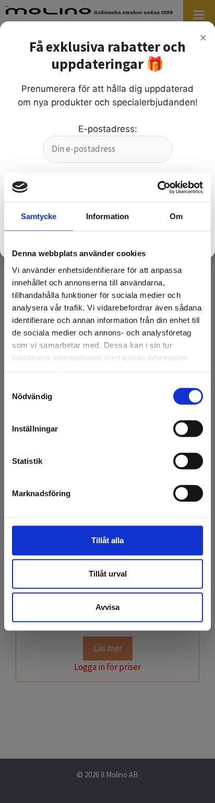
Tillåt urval (108, 573)
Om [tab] (176, 216)
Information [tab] (107, 216)
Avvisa (107, 607)
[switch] (188, 429)
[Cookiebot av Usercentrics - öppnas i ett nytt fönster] (157, 187)
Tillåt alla (107, 540)
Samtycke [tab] (39, 216)
